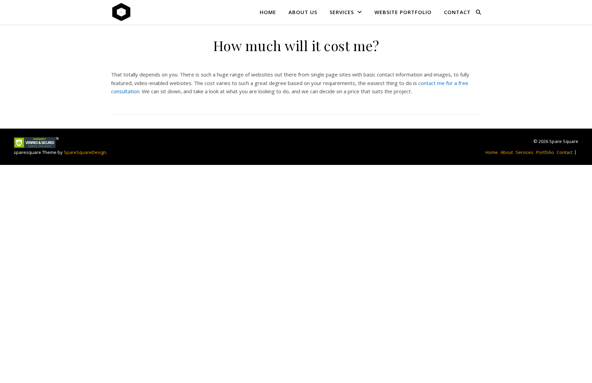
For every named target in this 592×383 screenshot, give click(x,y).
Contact (457, 12)
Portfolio (545, 152)
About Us (302, 12)
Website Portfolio (403, 12)
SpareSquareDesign (85, 152)
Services (342, 12)
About (507, 152)
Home (268, 12)
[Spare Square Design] (121, 12)
